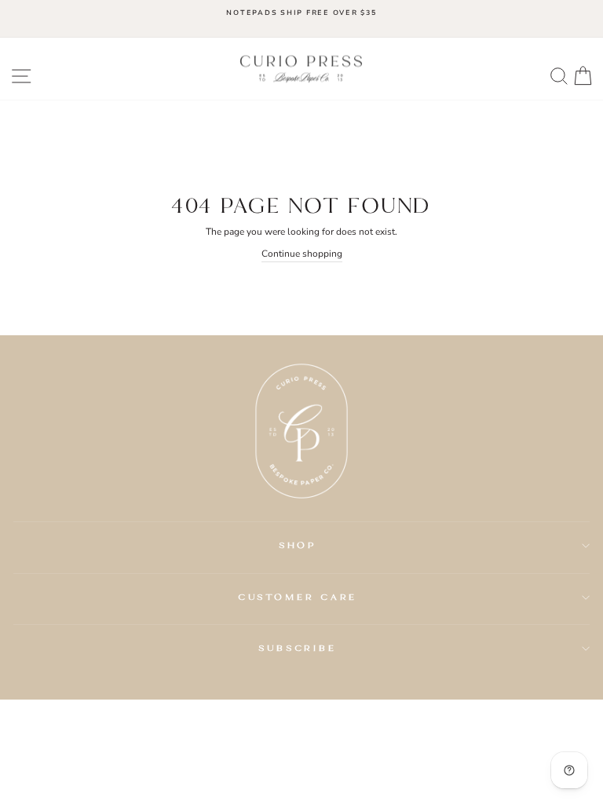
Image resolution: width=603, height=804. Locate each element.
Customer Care (298, 596)
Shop (298, 545)
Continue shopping (301, 253)
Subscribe (297, 647)
